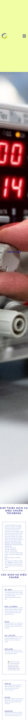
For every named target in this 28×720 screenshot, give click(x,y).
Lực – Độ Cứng (10, 635)
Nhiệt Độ (8, 683)
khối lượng (9, 649)
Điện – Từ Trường (11, 606)
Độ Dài (7, 621)
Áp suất (7, 697)
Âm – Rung (8, 589)
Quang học (9, 711)
